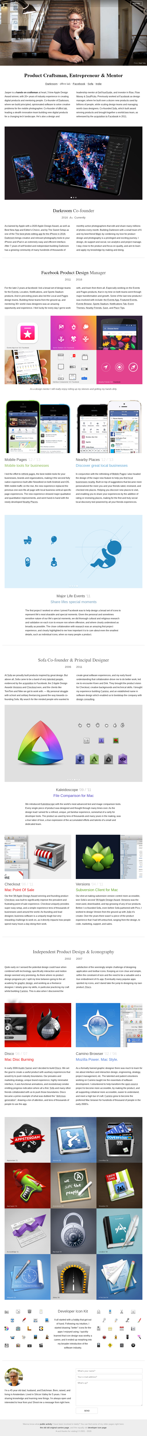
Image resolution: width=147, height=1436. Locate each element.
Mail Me (136, 3)
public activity (46, 1424)
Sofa (90, 83)
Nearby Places (30, 502)
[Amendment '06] (73, 1208)
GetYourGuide (105, 92)
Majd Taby (142, 63)
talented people (55, 679)
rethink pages (28, 474)
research (79, 626)
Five (77, 779)
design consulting (85, 699)
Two (73, 197)
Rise (131, 92)
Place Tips (119, 308)
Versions (17, 687)
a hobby (75, 1319)
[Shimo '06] (73, 1299)
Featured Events (128, 300)
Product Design (74, 272)
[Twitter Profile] (126, 3)
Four (77, 586)
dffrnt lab (62, 108)
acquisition (28, 683)
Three (76, 197)
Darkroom (51, 83)
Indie (99, 83)
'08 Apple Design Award (25, 896)
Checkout (32, 687)
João (128, 912)
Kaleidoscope (48, 804)
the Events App (111, 300)
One (71, 197)
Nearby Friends (94, 308)
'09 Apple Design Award (108, 900)
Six (79, 779)
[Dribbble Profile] (120, 3)
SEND (87, 1411)
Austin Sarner (25, 1068)
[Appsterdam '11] (28, 1162)
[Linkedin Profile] (115, 3)
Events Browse (84, 304)
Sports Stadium (101, 304)
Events (15, 292)
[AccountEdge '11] (28, 1253)
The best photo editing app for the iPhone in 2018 (40, 234)
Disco (88, 987)
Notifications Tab (118, 304)
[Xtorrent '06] (73, 1162)
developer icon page (97, 1427)
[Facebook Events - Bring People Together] (119, 349)
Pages (64, 296)
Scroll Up (73, 3)
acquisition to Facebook (106, 116)
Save (105, 308)
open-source (131, 1084)
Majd (98, 234)
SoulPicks (91, 96)
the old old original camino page (54, 1427)
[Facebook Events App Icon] (28, 349)
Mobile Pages (119, 474)
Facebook (79, 83)
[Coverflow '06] (119, 1162)
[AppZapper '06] (28, 1208)
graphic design (25, 983)
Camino (105, 691)
